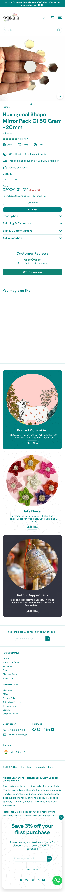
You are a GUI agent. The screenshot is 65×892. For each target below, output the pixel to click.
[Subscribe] (49, 859)
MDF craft (18, 801)
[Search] (59, 30)
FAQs (5, 694)
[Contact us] (57, 880)
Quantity (7, 173)
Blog (5, 670)
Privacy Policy (10, 698)
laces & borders (11, 797)
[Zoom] (60, 96)
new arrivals (9, 789)
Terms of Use (9, 706)
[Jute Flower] (32, 480)
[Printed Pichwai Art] (32, 399)
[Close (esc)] (61, 817)
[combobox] (32, 30)
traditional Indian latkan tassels (42, 793)
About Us (7, 690)
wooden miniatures (35, 801)
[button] (10, 138)
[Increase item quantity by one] (16, 179)
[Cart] (52, 17)
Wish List (7, 666)
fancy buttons (28, 797)
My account (8, 678)
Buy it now (32, 209)
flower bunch (43, 789)
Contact (7, 658)
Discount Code (10, 674)
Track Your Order (11, 662)
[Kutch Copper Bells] (32, 564)
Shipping (19, 196)
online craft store (26, 789)
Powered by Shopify (44, 767)
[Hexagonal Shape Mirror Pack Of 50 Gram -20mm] (23, 322)
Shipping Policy (10, 713)
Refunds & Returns (12, 702)
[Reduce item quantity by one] (5, 179)
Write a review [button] (32, 272)
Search (6, 709)
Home (5, 107)
